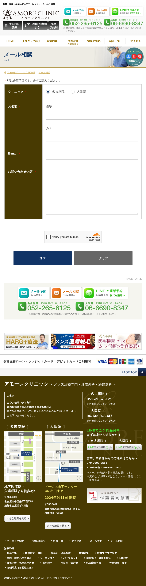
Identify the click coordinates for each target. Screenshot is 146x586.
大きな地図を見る (16, 518)
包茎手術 (12, 553)
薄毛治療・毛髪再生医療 (20, 563)
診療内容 (52, 41)
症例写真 (73, 42)
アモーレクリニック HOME (21, 72)
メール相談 (44, 72)
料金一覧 (114, 41)
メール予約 (96, 540)
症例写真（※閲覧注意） (20, 567)
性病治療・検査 (118, 563)
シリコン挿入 (47, 558)
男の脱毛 (47, 563)
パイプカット (70, 558)
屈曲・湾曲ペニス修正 (19, 558)
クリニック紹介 (31, 41)
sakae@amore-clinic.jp (106, 467)
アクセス (135, 41)
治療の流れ (94, 41)
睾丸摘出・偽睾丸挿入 (98, 558)
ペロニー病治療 (69, 563)
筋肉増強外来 (93, 563)
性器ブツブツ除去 (107, 553)
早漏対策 (84, 553)
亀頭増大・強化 (33, 553)
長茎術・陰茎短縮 (61, 553)
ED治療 (123, 558)
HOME (10, 41)
